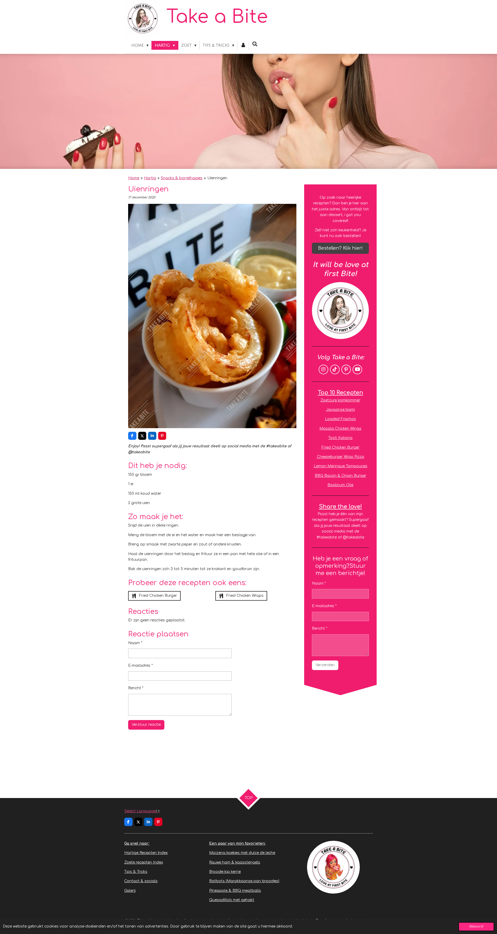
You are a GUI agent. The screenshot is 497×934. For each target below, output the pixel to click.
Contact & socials (141, 881)
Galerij (130, 891)
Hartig (150, 178)
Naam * (135, 643)
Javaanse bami (340, 410)
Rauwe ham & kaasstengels (234, 862)
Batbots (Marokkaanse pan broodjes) (244, 881)
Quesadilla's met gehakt (231, 900)
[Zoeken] (255, 44)
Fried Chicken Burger (340, 447)
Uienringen (217, 178)
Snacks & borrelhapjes (181, 178)
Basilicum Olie (340, 485)
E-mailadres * (140, 665)
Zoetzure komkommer (340, 400)
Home (133, 178)
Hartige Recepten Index (146, 853)
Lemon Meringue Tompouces (340, 466)
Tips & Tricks (135, 872)
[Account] (243, 45)
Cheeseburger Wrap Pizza (340, 457)
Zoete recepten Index (143, 862)
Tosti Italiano (340, 438)
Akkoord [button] (476, 926)
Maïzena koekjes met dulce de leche (242, 853)
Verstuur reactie (146, 725)
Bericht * (135, 688)
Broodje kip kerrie (225, 872)
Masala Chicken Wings (340, 428)
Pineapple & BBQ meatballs (235, 891)
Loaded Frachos (340, 419)
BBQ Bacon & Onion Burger (340, 476)
